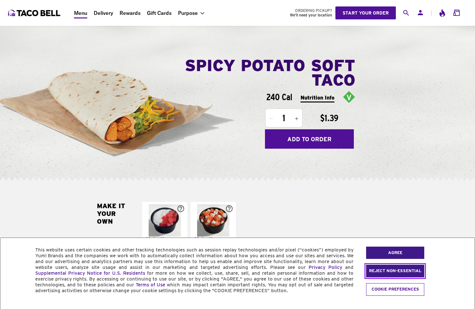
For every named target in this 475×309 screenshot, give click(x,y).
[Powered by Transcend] (10, 305)
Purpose (188, 13)
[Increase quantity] (296, 118)
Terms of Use (150, 285)
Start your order (366, 13)
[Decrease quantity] (271, 118)
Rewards (130, 13)
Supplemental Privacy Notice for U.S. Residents (90, 273)
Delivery (103, 13)
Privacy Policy (325, 267)
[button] (164, 229)
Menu (80, 13)
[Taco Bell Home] (35, 13)
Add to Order (309, 139)
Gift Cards (159, 13)
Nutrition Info (317, 98)
